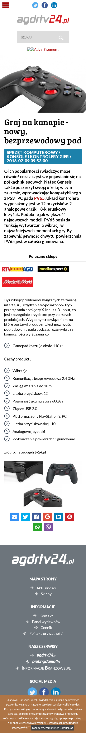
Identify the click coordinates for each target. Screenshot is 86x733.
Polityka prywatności (46, 633)
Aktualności (46, 588)
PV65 (39, 198)
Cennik (46, 627)
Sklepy (46, 593)
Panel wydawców (46, 621)
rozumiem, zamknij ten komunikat (52, 727)
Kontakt (46, 616)
